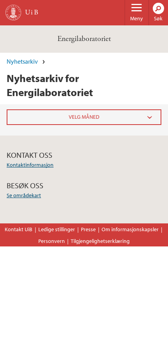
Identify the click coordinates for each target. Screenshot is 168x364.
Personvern (51, 240)
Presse (88, 229)
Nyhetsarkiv (22, 61)
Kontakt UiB (18, 229)
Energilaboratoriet (84, 39)
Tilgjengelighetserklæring (100, 240)
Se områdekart (24, 195)
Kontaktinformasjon (30, 164)
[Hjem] (13, 12)
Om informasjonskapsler (130, 229)
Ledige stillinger (56, 229)
